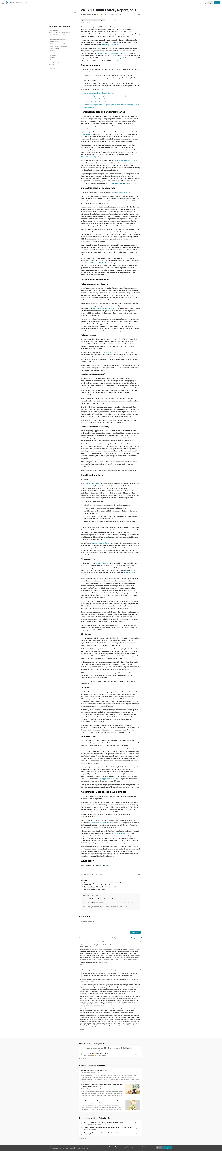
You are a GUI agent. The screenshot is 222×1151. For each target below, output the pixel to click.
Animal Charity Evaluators (101, 543)
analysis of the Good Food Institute (96, 102)
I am (82, 116)
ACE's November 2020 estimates (99, 823)
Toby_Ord (83, 1072)
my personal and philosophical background (99, 93)
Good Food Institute (91, 483)
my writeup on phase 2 (109, 45)
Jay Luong (96, 1124)
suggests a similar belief (110, 779)
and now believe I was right (120, 833)
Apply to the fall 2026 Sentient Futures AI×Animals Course (103, 1122)
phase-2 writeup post (116, 58)
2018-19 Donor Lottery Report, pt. (108, 10)
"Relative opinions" (101, 563)
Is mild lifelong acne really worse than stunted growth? (99, 1101)
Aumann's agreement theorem (113, 1004)
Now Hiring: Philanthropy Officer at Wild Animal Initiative (103, 1133)
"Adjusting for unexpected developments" (111, 53)
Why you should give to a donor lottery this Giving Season (108, 907)
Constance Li (102, 1124)
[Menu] (3, 3)
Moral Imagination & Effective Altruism (94, 1070)
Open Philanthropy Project (126, 160)
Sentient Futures (88, 1124)
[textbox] (110, 925)
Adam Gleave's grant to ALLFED (103, 308)
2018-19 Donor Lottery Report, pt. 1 (59, 26)
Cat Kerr (86, 1134)
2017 (134, 154)
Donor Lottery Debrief (96, 903)
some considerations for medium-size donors (100, 99)
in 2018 (88, 196)
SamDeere (129, 907)
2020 (96, 157)
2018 (82, 157)
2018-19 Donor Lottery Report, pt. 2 (100, 899)
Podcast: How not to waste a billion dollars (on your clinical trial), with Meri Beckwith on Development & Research (122, 1048)
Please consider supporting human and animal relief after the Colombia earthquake (112, 1127)
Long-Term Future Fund (114, 183)
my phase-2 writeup (122, 192)
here (87, 1148)
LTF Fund (93, 263)
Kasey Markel (84, 1103)
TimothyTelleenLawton (130, 903)
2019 (86, 157)
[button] (93, 874)
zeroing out (109, 352)
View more (82, 1058)
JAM (85, 1129)
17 (100, 1089)
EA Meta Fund (130, 183)
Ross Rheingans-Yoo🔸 (90, 14)
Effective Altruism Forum (18, 3)
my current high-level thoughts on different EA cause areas (104, 96)
